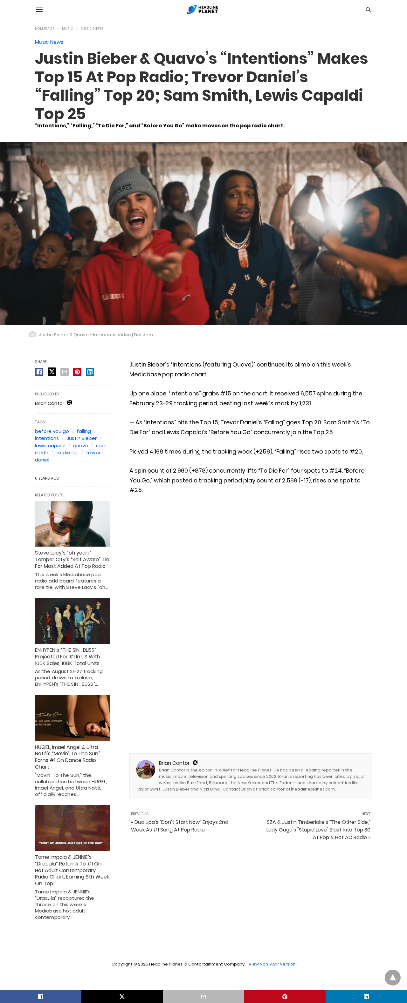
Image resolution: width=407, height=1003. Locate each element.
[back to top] (393, 978)
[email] (203, 996)
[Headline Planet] (203, 9)
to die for (67, 452)
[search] (368, 9)
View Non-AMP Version (272, 964)
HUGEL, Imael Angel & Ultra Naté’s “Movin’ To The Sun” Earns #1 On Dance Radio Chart (67, 757)
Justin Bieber (81, 438)
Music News (92, 28)
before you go (52, 431)
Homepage (45, 28)
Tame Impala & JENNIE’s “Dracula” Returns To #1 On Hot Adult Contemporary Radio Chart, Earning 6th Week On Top (72, 870)
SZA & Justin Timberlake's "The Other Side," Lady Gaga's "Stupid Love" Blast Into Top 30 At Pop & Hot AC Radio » (318, 829)
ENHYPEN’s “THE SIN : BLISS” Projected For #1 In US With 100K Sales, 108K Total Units (67, 656)
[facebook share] (39, 372)
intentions (47, 438)
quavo (80, 445)
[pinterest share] (77, 372)
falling (84, 431)
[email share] (64, 372)
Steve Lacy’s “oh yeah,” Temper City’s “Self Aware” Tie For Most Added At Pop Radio (72, 559)
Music (67, 28)
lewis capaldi (50, 445)
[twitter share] (52, 371)
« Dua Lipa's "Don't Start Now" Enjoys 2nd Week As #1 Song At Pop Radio (179, 825)
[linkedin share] (90, 372)
